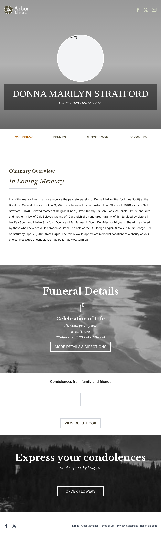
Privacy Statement (127, 525)
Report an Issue (148, 525)
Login (75, 525)
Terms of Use (107, 525)
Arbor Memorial (89, 525)
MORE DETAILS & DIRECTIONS (80, 347)
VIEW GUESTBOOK (80, 423)
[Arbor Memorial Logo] (16, 10)
